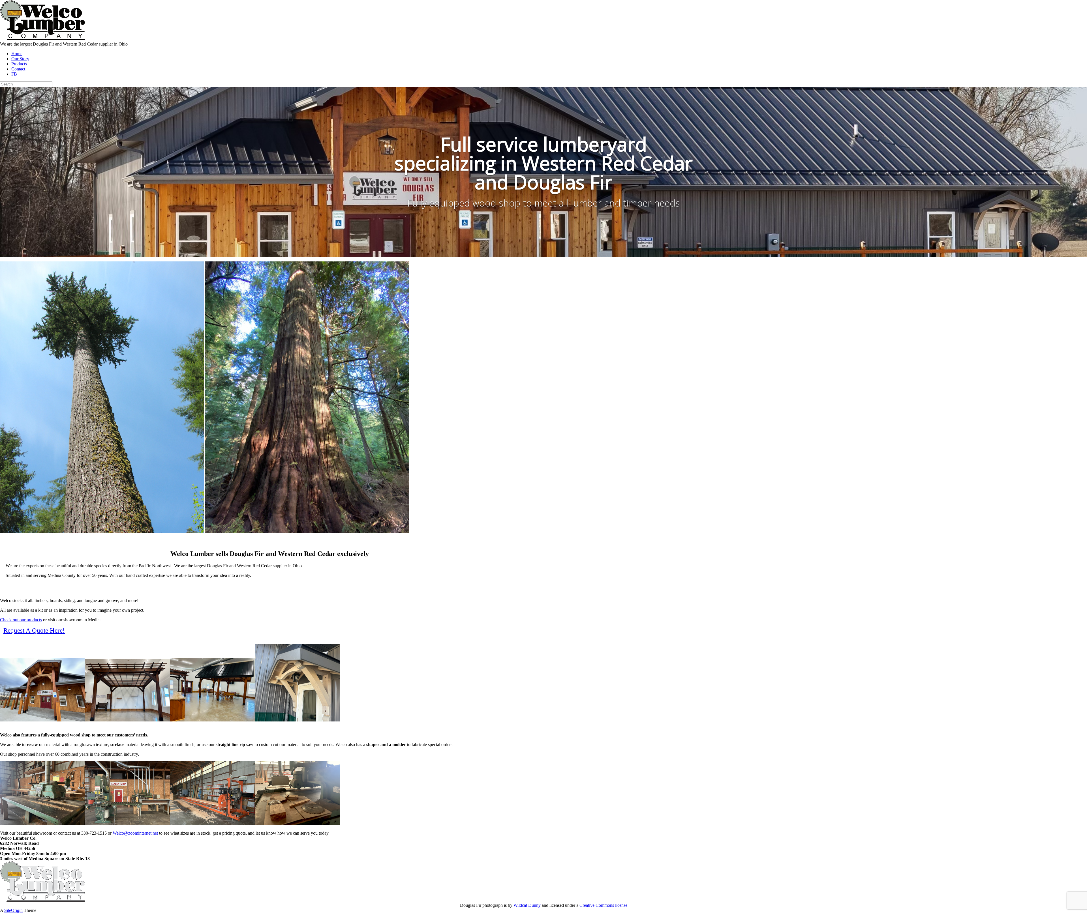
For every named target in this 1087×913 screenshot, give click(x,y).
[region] (543, 172)
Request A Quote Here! (34, 630)
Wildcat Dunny (527, 905)
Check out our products (21, 619)
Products (19, 63)
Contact (18, 68)
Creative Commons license (603, 905)
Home (16, 53)
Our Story (20, 58)
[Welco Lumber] (42, 38)
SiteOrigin (13, 910)
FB (14, 74)
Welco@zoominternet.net (135, 833)
